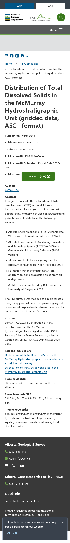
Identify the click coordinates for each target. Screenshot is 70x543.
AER (19, 6)
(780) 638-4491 (18, 451)
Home (9, 63)
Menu (53, 29)
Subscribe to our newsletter (22, 500)
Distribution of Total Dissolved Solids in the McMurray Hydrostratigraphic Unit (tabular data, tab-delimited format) (34, 359)
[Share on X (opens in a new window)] (17, 56)
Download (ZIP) (36, 176)
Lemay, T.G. (12, 189)
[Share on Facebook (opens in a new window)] (11, 56)
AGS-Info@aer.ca (19, 458)
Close (10, 533)
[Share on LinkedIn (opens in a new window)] (6, 56)
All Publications (29, 63)
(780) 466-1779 (18, 483)
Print (27, 55)
